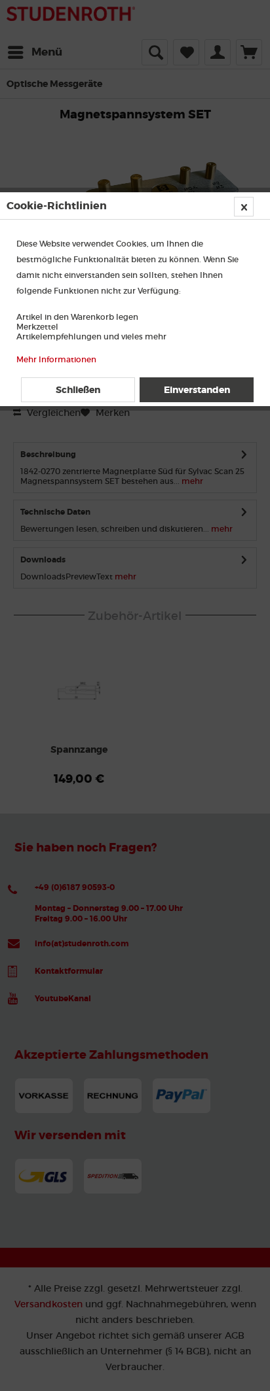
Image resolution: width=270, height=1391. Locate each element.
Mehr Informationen (56, 359)
